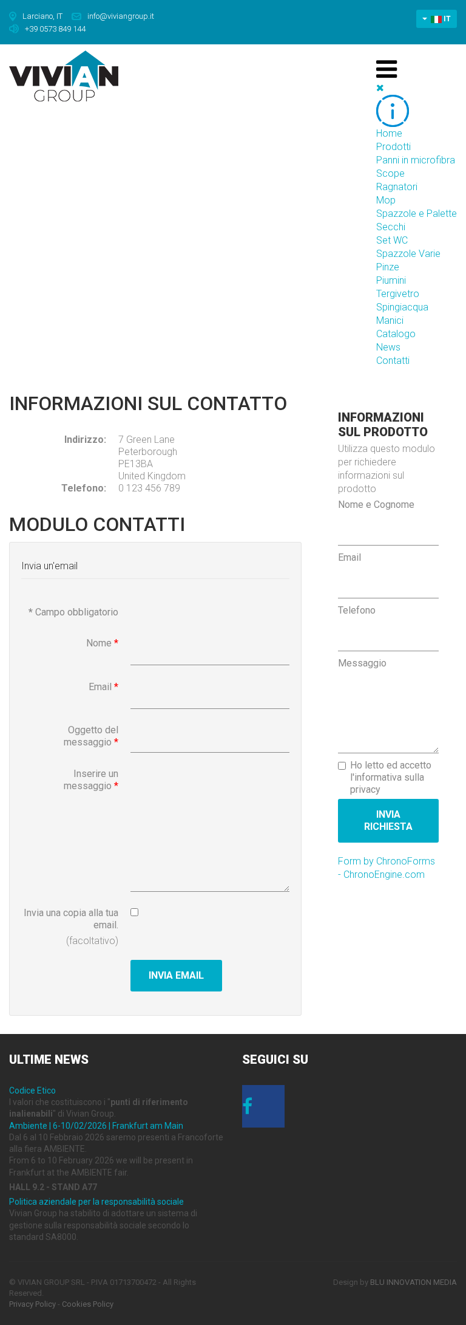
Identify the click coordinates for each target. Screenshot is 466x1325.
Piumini (391, 280)
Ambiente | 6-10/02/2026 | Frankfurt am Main (96, 1126)
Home (389, 133)
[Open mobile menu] (386, 69)
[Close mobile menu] (380, 88)
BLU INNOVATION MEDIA (413, 1282)
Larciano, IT (42, 16)
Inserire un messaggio (91, 780)
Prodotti (393, 146)
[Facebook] (263, 1110)
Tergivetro (397, 294)
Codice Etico (32, 1090)
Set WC (392, 240)
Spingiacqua (402, 307)
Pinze (387, 267)
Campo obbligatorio (73, 612)
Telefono (357, 610)
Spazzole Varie (408, 253)
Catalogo (396, 334)
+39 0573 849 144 (55, 28)
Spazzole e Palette (416, 213)
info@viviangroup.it (120, 16)
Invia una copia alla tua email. (71, 919)
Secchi (390, 227)
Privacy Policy (32, 1304)
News (388, 347)
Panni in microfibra (415, 160)
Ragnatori (396, 187)
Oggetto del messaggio (91, 736)
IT (446, 19)
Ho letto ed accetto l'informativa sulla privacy (390, 777)
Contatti (393, 360)
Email (103, 687)
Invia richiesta (388, 820)
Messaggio (362, 663)
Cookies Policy (87, 1304)
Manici (390, 320)
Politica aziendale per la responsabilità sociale (96, 1202)
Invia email (176, 975)
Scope (390, 173)
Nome (102, 643)
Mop (386, 200)
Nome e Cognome (376, 504)
